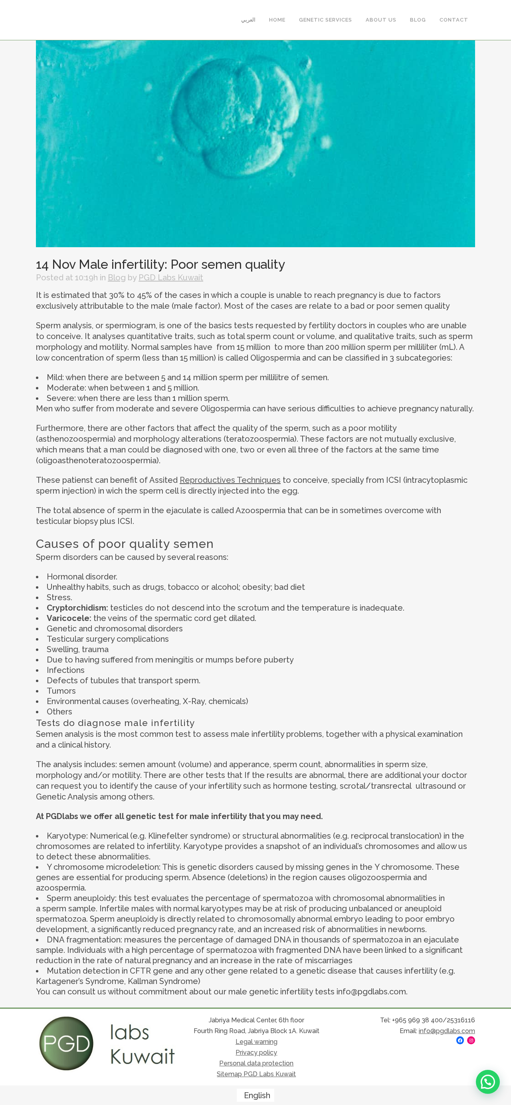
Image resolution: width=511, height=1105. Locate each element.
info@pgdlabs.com (447, 1031)
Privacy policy (256, 1052)
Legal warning (256, 1041)
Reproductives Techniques (230, 480)
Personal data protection (256, 1063)
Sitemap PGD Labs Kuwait (256, 1074)
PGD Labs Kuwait (171, 277)
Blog (117, 277)
